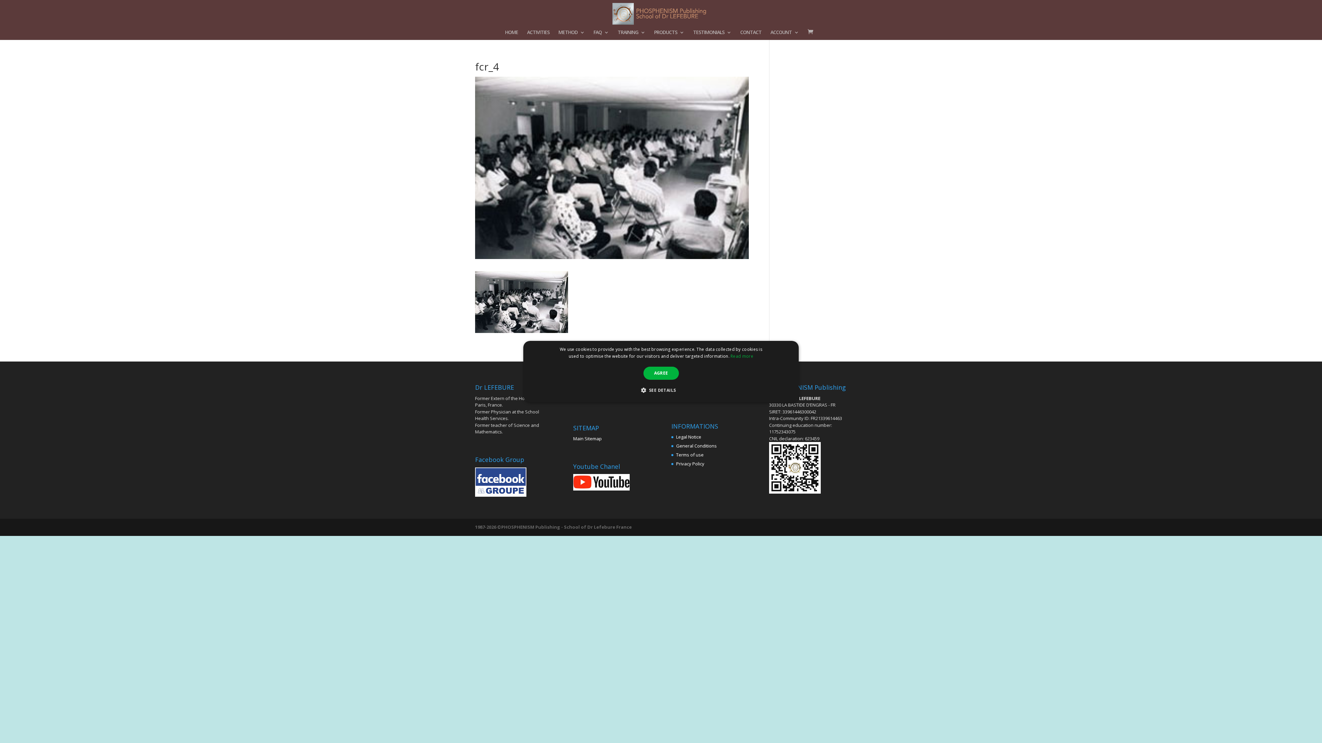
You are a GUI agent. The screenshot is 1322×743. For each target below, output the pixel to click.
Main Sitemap (587, 438)
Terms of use (690, 455)
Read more (742, 356)
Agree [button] (661, 373)
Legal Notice (688, 437)
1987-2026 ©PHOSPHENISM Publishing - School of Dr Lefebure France (553, 527)
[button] (661, 390)
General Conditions (696, 446)
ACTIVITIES (538, 32)
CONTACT (751, 32)
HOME (511, 32)
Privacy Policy (690, 464)
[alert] (661, 371)
